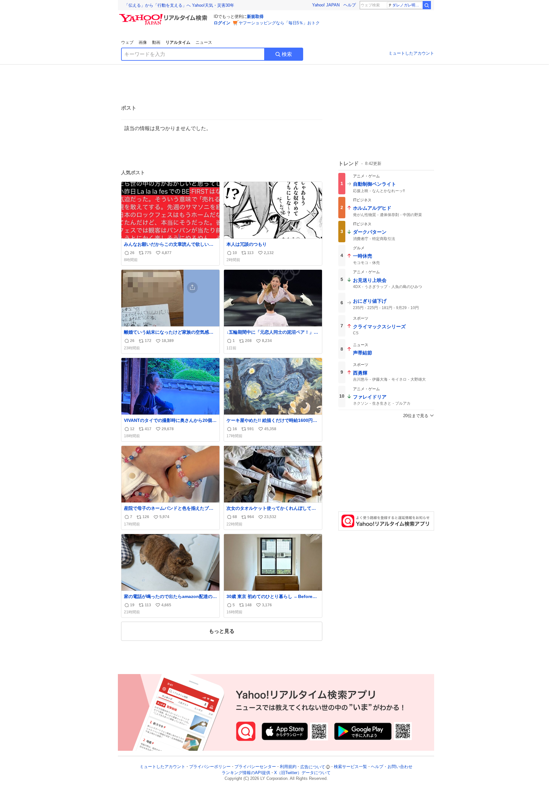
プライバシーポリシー (210, 767)
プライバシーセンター (255, 767)
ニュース (203, 42)
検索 (287, 54)
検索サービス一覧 (350, 767)
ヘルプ (349, 5)
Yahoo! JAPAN (326, 5)
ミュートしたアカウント (411, 53)
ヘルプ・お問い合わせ (391, 767)
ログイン (222, 22)
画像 (143, 42)
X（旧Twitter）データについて (302, 772)
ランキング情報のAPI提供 (246, 772)
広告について (312, 767)
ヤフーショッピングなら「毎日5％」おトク (279, 22)
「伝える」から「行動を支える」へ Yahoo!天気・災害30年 (179, 5)
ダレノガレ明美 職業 (407, 5)
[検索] (427, 5)
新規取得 (255, 16)
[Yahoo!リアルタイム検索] (164, 15)
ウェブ (127, 42)
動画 (156, 42)
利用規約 (288, 767)
